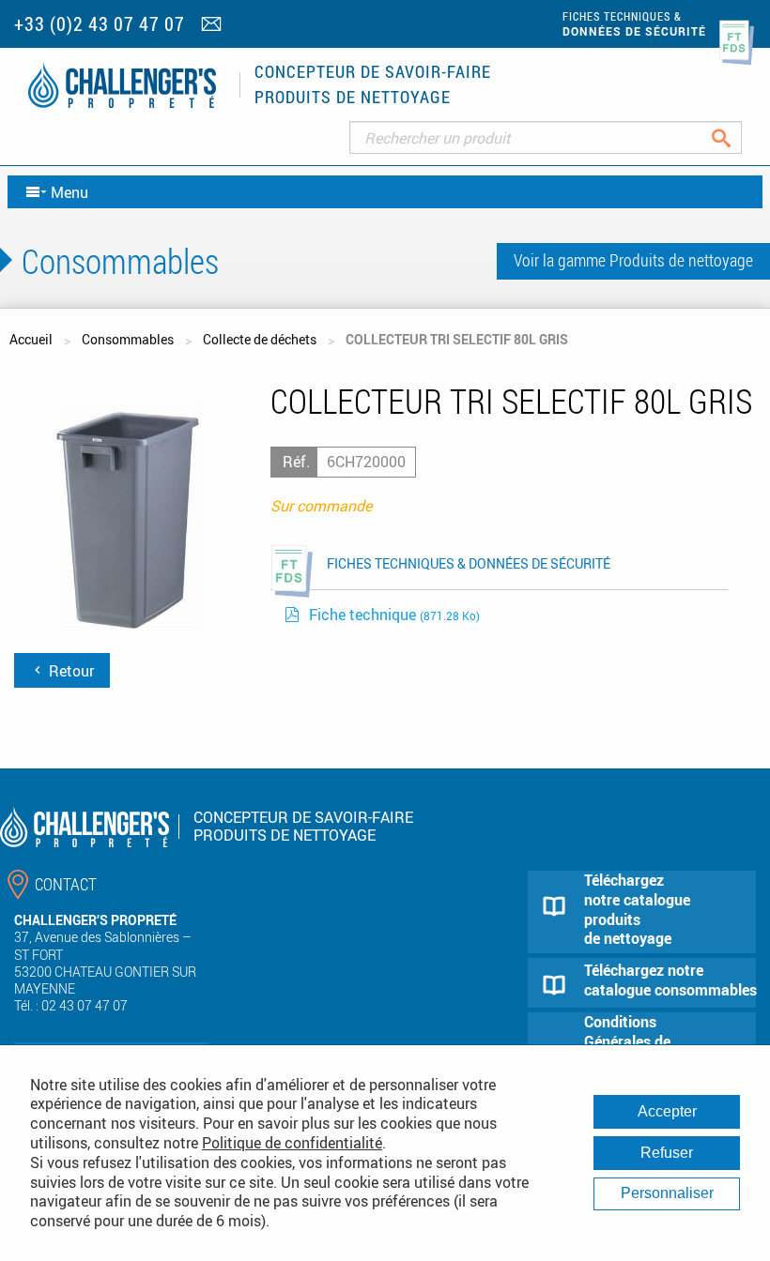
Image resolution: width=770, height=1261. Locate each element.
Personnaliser (667, 1193)
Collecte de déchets (259, 339)
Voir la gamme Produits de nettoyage (633, 260)
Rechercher (736, 137)
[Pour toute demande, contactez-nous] (213, 25)
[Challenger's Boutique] (122, 85)
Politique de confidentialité (292, 1142)
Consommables (128, 339)
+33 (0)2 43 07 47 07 (99, 24)
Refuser (666, 1153)
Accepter (667, 1111)
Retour (69, 671)
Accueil (31, 339)
